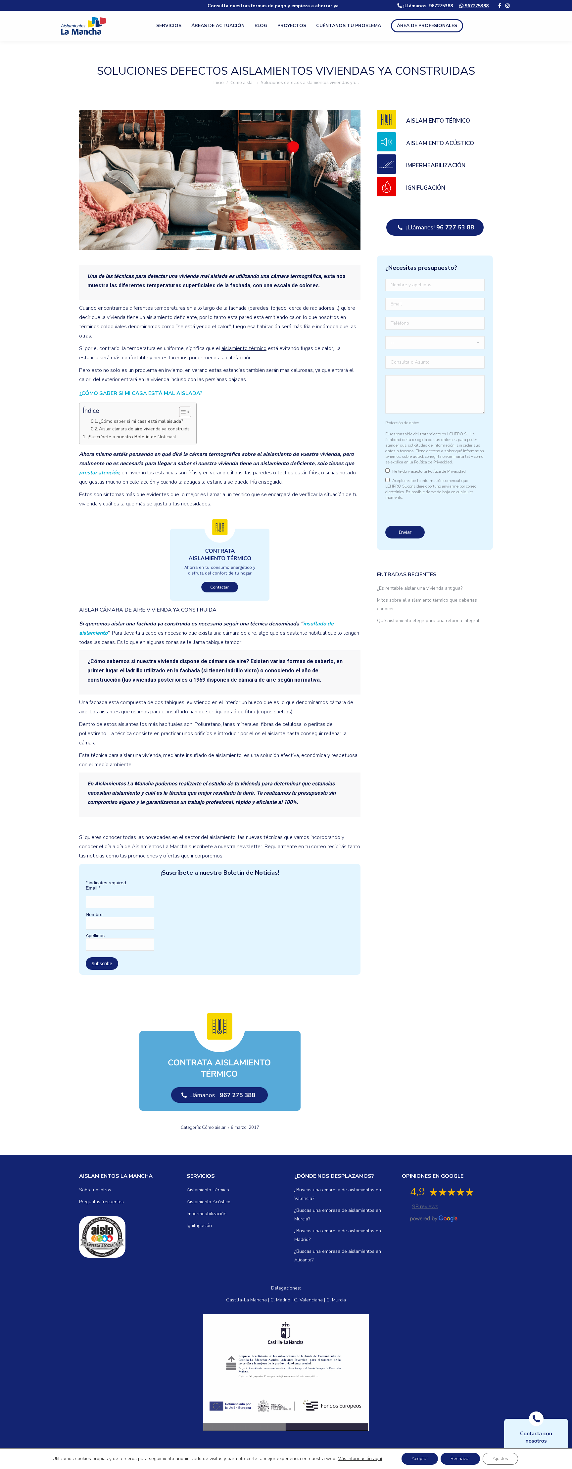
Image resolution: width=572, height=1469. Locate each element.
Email (93, 888)
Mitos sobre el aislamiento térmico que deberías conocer (427, 604)
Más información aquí (360, 1458)
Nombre (94, 914)
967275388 (476, 6)
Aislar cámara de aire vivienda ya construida (144, 429)
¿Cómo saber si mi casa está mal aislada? (141, 421)
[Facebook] (500, 6)
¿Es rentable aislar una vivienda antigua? (419, 588)
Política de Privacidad (447, 471)
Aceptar (419, 1458)
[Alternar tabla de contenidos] (182, 411)
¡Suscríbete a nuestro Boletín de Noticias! (132, 436)
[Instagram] (507, 6)
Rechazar (460, 1458)
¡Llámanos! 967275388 (427, 6)
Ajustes (500, 1458)
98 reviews (425, 1206)
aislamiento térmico (243, 348)
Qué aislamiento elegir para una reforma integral (428, 620)
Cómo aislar (214, 1128)
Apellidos (95, 935)
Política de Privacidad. (433, 462)
